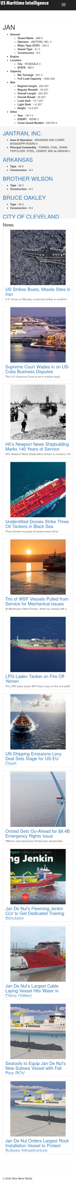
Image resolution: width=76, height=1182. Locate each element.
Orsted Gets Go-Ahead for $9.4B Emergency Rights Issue (37, 833)
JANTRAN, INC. (22, 133)
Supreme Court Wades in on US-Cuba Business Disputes (37, 368)
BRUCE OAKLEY (24, 197)
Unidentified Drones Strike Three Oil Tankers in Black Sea (37, 523)
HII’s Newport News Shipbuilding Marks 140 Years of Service (37, 446)
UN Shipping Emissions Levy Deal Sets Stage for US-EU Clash (33, 758)
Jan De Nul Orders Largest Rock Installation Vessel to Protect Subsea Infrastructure (37, 1145)
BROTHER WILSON (28, 178)
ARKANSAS (18, 159)
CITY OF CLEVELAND (31, 216)
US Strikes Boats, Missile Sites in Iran (37, 291)
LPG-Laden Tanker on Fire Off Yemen (34, 678)
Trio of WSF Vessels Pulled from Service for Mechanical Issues (36, 601)
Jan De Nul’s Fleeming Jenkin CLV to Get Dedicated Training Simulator (34, 913)
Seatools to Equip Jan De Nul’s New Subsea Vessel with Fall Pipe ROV (35, 1068)
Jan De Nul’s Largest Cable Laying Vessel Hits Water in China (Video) (31, 990)
